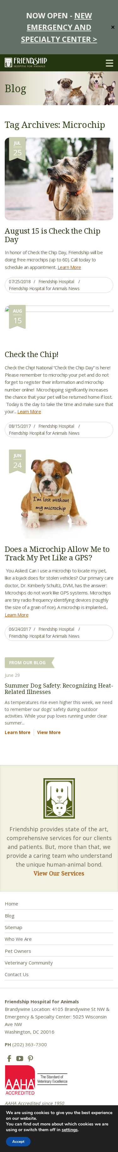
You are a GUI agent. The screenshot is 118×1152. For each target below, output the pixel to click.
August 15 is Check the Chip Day (52, 234)
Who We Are (18, 939)
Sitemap (13, 927)
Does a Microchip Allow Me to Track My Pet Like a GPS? (57, 553)
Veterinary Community (29, 962)
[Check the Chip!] (59, 324)
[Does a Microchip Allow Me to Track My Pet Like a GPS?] (54, 494)
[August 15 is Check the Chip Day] (59, 178)
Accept (18, 1141)
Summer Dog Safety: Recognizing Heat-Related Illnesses (59, 688)
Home (11, 903)
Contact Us (17, 974)
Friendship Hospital (56, 281)
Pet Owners (18, 951)
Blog (9, 915)
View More (49, 732)
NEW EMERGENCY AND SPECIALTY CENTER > (59, 27)
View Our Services (59, 873)
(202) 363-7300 (26, 1044)
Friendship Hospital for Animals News (44, 288)
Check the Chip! (32, 354)
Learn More (69, 267)
